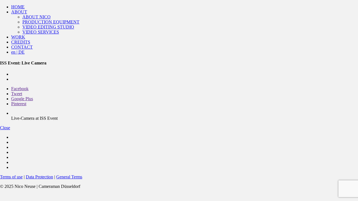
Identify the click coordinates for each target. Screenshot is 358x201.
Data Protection (39, 176)
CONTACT (22, 47)
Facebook (20, 88)
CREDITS (20, 42)
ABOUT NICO (36, 17)
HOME (18, 6)
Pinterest (18, 103)
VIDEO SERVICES (40, 32)
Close (5, 127)
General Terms (69, 176)
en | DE (18, 52)
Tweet (16, 93)
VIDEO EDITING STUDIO (48, 27)
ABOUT (19, 11)
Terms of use (11, 176)
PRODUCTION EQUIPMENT (50, 22)
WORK (18, 37)
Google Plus (22, 98)
